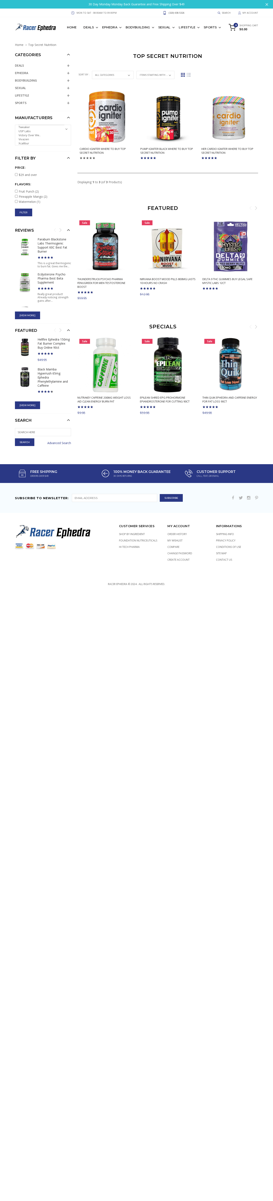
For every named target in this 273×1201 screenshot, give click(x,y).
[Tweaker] (41, 127)
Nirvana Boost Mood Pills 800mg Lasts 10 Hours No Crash (168, 281)
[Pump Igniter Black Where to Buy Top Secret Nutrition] (167, 117)
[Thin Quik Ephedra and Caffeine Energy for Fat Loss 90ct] (230, 365)
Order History (177, 534)
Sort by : (84, 74)
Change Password (179, 553)
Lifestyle (187, 27)
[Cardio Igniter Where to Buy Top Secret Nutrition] (107, 117)
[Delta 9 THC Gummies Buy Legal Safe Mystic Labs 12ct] (230, 246)
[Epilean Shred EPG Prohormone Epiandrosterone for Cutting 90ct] (168, 365)
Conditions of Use (228, 547)
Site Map (221, 553)
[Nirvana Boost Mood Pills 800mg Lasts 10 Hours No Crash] (168, 246)
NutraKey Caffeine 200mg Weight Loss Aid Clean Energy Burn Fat (104, 399)
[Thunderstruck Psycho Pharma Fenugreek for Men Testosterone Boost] (105, 246)
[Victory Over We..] (41, 135)
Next (256, 208)
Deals (88, 27)
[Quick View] (131, 306)
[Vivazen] (41, 139)
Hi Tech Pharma (129, 547)
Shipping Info (225, 534)
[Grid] (182, 75)
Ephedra (109, 27)
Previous (250, 208)
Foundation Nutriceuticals (138, 540)
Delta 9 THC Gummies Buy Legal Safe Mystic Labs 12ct (227, 281)
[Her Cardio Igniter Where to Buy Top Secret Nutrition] (228, 117)
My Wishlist (175, 540)
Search (23, 420)
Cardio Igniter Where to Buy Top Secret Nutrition (103, 151)
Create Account (178, 560)
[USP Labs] (41, 131)
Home (72, 27)
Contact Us (224, 560)
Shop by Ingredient (132, 534)
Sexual (164, 27)
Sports (210, 27)
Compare (173, 547)
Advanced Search (59, 443)
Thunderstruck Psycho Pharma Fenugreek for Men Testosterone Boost (101, 283)
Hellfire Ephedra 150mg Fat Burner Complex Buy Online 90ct (54, 343)
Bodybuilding (138, 27)
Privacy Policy (225, 540)
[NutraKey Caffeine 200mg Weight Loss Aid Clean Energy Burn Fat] (105, 365)
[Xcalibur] (41, 143)
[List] (188, 75)
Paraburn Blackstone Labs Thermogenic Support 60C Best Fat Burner (52, 245)
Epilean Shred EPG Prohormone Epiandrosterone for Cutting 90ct (165, 399)
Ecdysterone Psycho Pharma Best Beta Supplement (51, 278)
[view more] (27, 315)
